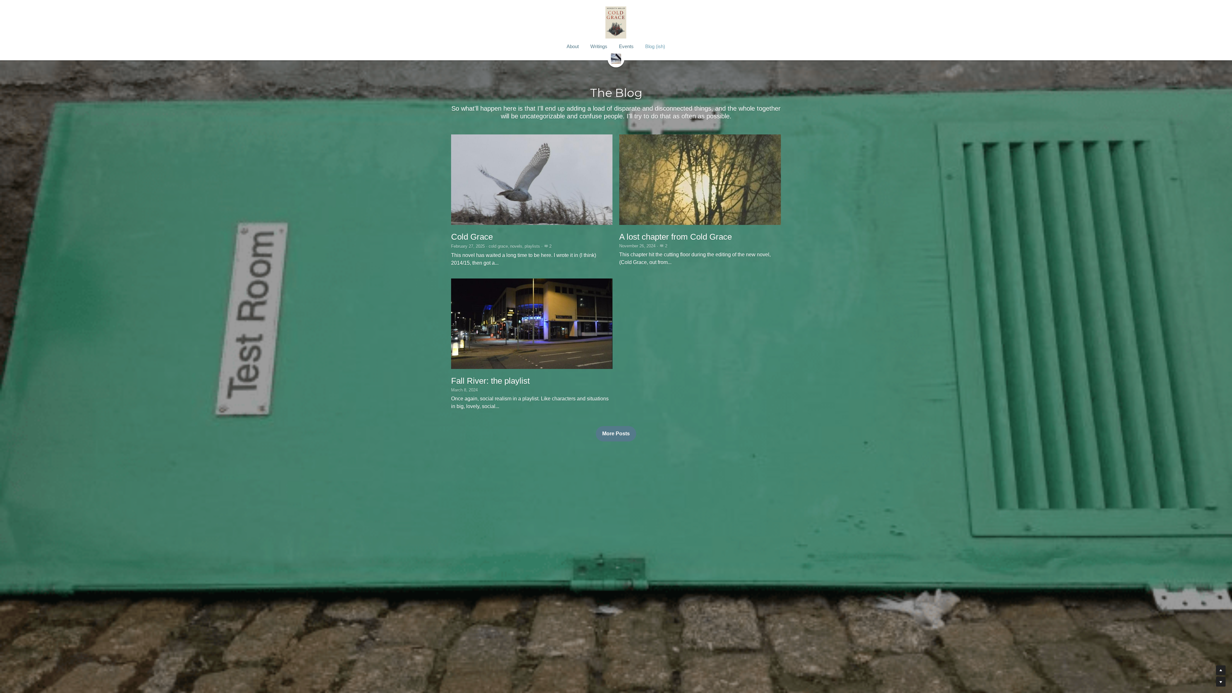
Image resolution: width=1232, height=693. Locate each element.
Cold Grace (472, 237)
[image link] (616, 58)
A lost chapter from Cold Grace (675, 237)
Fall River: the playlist (490, 381)
